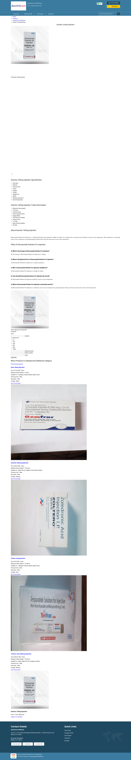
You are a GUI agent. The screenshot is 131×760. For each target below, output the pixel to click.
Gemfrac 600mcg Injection (19, 463)
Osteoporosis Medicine (19, 20)
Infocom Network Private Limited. (36, 756)
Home (14, 16)
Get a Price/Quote (15, 383)
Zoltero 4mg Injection (18, 558)
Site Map (66, 740)
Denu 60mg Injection (18, 367)
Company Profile (28, 13)
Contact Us (51, 13)
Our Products (40, 13)
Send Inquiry (115, 6)
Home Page (16, 13)
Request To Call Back (16, 717)
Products (15, 18)
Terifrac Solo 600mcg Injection (21, 654)
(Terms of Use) (38, 754)
